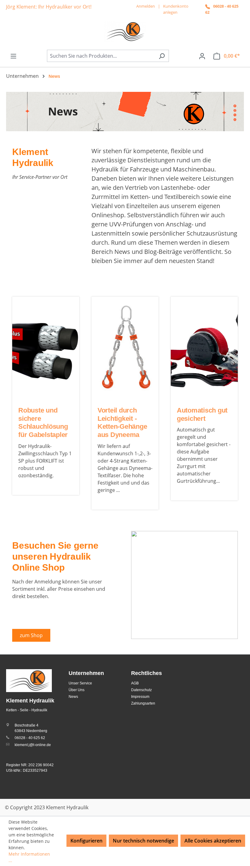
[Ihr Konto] (202, 56)
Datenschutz (141, 690)
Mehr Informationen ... (29, 857)
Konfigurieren (86, 840)
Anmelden (145, 6)
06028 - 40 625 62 (30, 738)
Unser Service (80, 683)
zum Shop (31, 635)
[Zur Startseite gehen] (125, 31)
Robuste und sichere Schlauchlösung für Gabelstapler (43, 422)
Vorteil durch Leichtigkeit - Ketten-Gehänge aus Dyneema (122, 422)
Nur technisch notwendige (143, 840)
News (73, 697)
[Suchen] (162, 56)
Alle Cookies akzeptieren (212, 840)
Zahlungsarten (143, 703)
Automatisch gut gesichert (202, 414)
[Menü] (13, 56)
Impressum (140, 697)
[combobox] (101, 56)
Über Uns (76, 690)
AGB (135, 683)
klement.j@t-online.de (33, 745)
